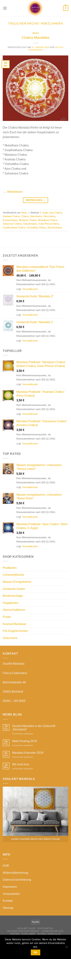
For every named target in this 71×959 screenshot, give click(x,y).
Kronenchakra (10, 220)
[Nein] (66, 948)
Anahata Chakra (11, 216)
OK (35, 952)
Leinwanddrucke (13, 574)
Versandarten (11, 893)
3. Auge (44, 212)
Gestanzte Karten (14, 588)
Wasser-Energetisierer (17, 581)
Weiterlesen (15, 191)
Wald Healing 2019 (24, 741)
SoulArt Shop (26, 928)
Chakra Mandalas (36, 37)
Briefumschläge (13, 595)
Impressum (10, 886)
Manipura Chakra (28, 220)
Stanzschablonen (14, 609)
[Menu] (5, 8)
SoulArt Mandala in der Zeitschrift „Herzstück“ (33, 727)
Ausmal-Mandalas (14, 624)
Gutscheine (10, 638)
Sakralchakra (30, 223)
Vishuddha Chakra (36, 227)
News (35, 33)
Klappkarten (10, 602)
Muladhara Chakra (47, 220)
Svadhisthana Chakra (14, 227)
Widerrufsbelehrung (15, 872)
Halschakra (36, 216)
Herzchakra (49, 216)
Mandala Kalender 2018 (27, 752)
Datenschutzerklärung (17, 879)
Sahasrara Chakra (12, 223)
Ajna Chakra (55, 212)
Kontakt (8, 900)
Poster (7, 616)
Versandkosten (30, 289)
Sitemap (8, 907)
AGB (6, 865)
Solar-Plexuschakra (48, 223)
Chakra (25, 216)
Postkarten (10, 567)
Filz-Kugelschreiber (15, 630)
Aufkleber (28, 934)
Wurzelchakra (55, 227)
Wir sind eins (20, 764)
